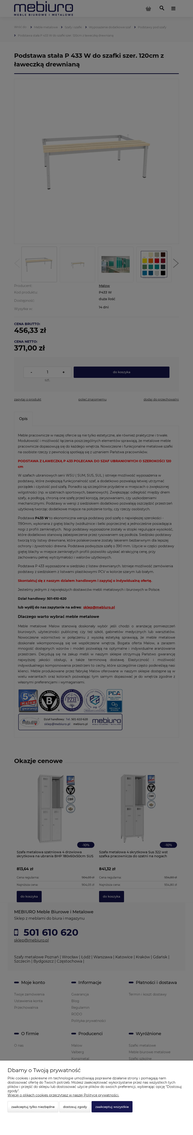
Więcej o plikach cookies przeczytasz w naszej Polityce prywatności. (63, 1095)
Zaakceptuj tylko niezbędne (33, 1107)
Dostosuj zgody (75, 1107)
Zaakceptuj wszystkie (112, 1107)
